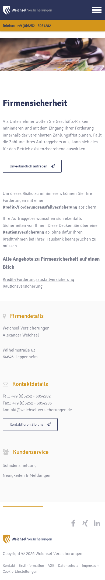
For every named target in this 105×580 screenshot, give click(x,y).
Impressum (90, 565)
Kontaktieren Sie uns (27, 424)
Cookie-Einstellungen (20, 571)
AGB (51, 565)
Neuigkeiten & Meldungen (26, 475)
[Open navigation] (96, 10)
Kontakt (9, 565)
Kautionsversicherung (23, 286)
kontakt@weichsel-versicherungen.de (37, 410)
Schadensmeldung (20, 465)
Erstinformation (31, 565)
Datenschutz (68, 565)
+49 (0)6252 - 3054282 (33, 25)
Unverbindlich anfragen (29, 166)
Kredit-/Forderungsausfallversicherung (38, 279)
